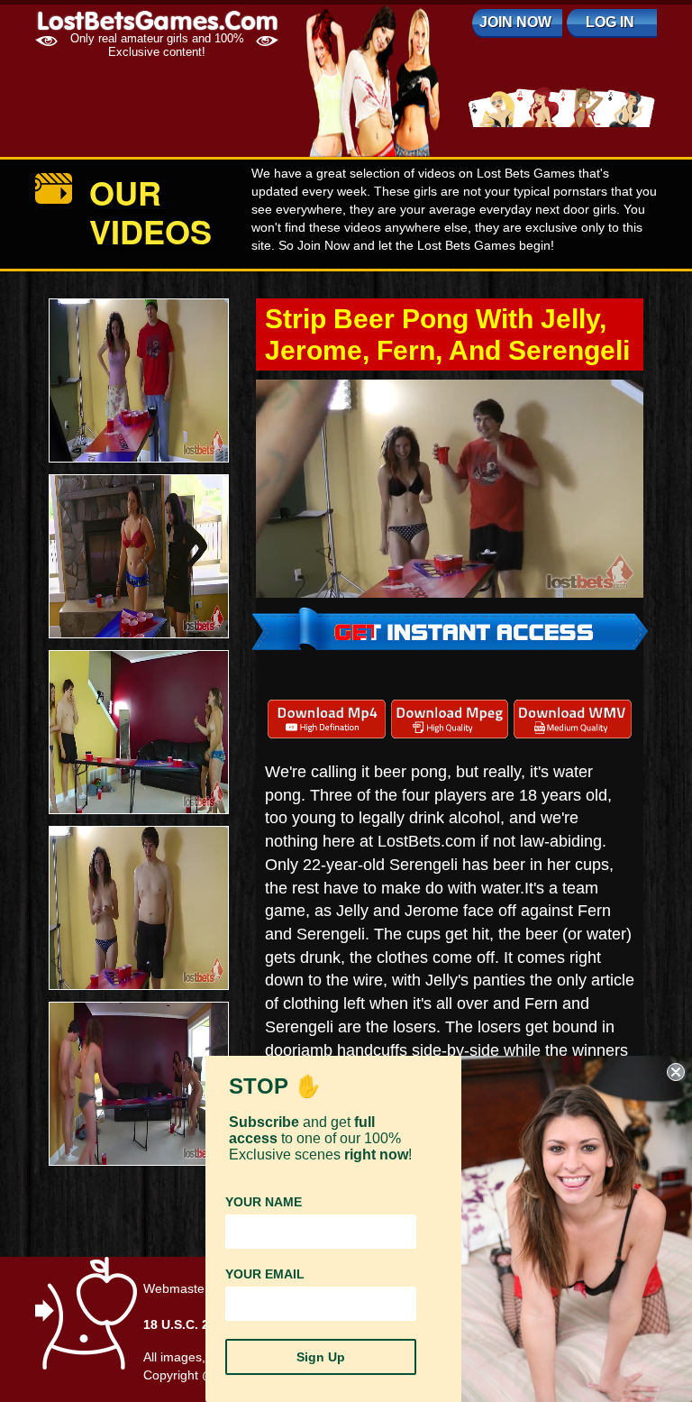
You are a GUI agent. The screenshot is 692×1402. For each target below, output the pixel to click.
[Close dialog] (676, 1072)
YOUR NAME (263, 1202)
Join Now (515, 22)
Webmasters (179, 1288)
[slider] (430, 583)
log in (610, 22)
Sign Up (320, 1357)
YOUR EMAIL (265, 1274)
